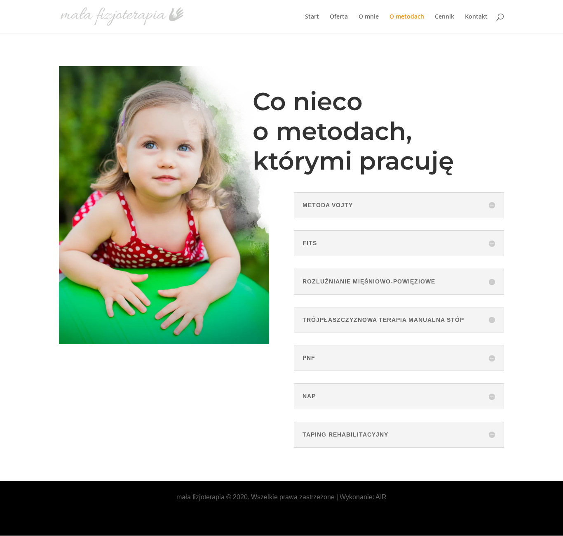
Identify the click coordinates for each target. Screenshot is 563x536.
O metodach (406, 17)
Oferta (339, 17)
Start (312, 17)
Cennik (444, 17)
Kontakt (476, 17)
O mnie (369, 17)
